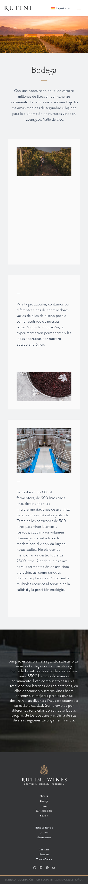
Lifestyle (44, 832)
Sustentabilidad (44, 810)
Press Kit (44, 854)
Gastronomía (44, 837)
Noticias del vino (44, 827)
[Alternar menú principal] (79, 8)
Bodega (44, 801)
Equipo (44, 815)
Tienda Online (44, 859)
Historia (44, 795)
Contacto (44, 849)
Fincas (44, 805)
